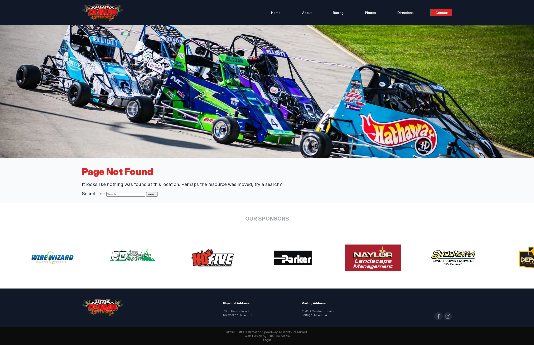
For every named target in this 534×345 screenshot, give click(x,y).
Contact (442, 13)
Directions (405, 13)
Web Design (253, 336)
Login (267, 340)
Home (276, 13)
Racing (338, 13)
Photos (370, 13)
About (307, 13)
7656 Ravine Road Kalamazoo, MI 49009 (238, 313)
